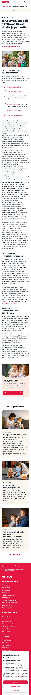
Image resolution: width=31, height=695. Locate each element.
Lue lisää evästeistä (22, 676)
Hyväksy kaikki (15, 682)
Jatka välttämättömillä (15, 691)
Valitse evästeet (15, 686)
